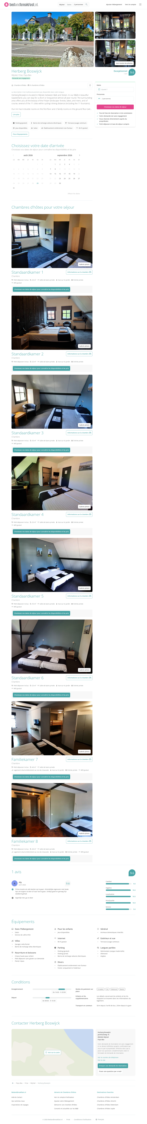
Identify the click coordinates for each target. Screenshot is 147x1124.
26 (23, 183)
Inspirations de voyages (20, 1105)
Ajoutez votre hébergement (64, 1101)
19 (23, 178)
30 (42, 183)
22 (37, 178)
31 (14, 188)
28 (33, 183)
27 (28, 183)
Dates (69, 5)
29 (37, 183)
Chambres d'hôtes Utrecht (106, 1101)
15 (37, 174)
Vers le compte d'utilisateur (64, 1097)
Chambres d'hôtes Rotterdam (107, 1105)
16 (42, 174)
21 (33, 178)
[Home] (13, 1083)
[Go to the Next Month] (79, 155)
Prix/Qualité (110, 901)
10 (14, 174)
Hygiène (109, 888)
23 (42, 178)
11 (18, 174)
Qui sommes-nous (18, 1101)
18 (18, 178)
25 (18, 183)
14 (33, 174)
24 (14, 183)
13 (28, 174)
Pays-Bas (27, 75)
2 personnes (78, 4)
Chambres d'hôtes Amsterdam (108, 1097)
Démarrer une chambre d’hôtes (65, 1105)
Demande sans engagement (21, 78)
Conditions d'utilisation (82, 1120)
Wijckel (61, 5)
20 (28, 178)
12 (23, 174)
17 (14, 178)
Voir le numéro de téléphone (108, 1057)
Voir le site (101, 1060)
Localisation (110, 894)
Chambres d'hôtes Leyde (106, 1109)
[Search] (86, 4)
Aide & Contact (17, 1097)
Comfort (109, 881)
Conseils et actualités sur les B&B (66, 1109)
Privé (68, 1120)
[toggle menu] (140, 4)
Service (108, 907)
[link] (21, 4)
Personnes (100, 94)
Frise (21, 75)
